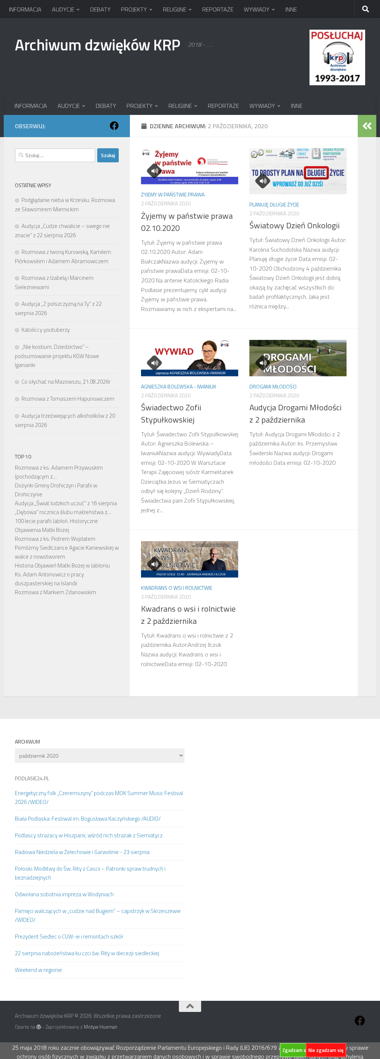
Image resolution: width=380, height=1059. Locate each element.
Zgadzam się (296, 1050)
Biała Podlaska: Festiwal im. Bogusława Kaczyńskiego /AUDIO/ (88, 818)
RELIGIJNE (174, 9)
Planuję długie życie (274, 204)
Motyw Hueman (100, 1026)
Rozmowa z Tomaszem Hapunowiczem (68, 398)
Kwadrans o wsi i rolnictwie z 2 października (188, 614)
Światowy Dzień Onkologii (294, 225)
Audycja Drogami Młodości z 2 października (295, 413)
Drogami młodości (273, 386)
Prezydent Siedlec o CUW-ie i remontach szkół (69, 936)
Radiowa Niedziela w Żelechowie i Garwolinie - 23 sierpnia (82, 852)
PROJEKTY (134, 9)
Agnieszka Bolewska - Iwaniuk (178, 386)
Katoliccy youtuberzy (46, 329)
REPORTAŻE (217, 9)
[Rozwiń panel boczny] (367, 126)
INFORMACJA (25, 9)
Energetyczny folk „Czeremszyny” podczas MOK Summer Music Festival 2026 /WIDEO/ (99, 797)
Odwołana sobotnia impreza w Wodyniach (64, 894)
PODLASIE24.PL (32, 778)
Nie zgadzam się (326, 1050)
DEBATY (100, 9)
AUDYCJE (63, 9)
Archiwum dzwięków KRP (97, 44)
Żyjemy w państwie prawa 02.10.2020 (187, 221)
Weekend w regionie (38, 970)
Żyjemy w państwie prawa (172, 194)
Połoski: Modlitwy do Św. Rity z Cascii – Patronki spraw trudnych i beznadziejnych (90, 873)
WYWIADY (256, 9)
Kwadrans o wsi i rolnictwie (176, 588)
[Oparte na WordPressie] (38, 1027)
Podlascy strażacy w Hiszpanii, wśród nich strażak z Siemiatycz (89, 835)
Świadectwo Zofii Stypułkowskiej (171, 413)
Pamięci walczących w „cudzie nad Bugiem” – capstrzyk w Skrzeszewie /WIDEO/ (98, 915)
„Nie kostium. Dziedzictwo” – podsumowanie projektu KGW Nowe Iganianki (57, 355)
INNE (291, 9)
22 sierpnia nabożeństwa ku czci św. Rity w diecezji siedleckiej (87, 953)
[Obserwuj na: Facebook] (114, 125)
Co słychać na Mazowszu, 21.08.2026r (66, 381)
